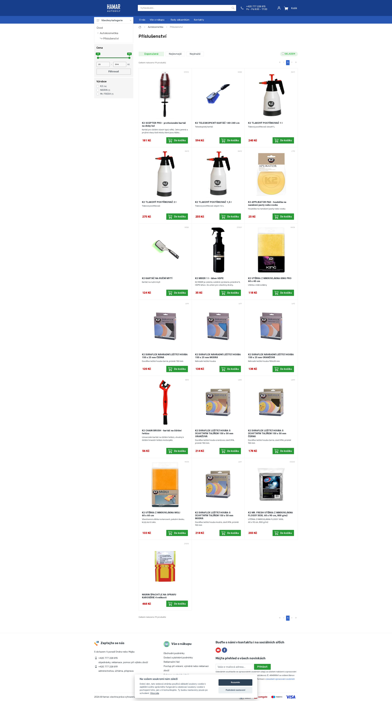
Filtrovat (113, 71)
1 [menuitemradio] (287, 62)
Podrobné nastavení (235, 690)
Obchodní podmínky (174, 653)
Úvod (100, 27)
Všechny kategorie (112, 20)
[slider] (98, 58)
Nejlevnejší (175, 53)
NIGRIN (105, 90)
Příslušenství (111, 38)
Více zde (154, 693)
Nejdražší (195, 53)
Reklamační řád (171, 662)
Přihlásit (262, 666)
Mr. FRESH (106, 94)
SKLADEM (289, 54)
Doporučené (151, 53)
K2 (103, 86)
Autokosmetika (109, 33)
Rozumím (235, 682)
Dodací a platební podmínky (178, 657)
